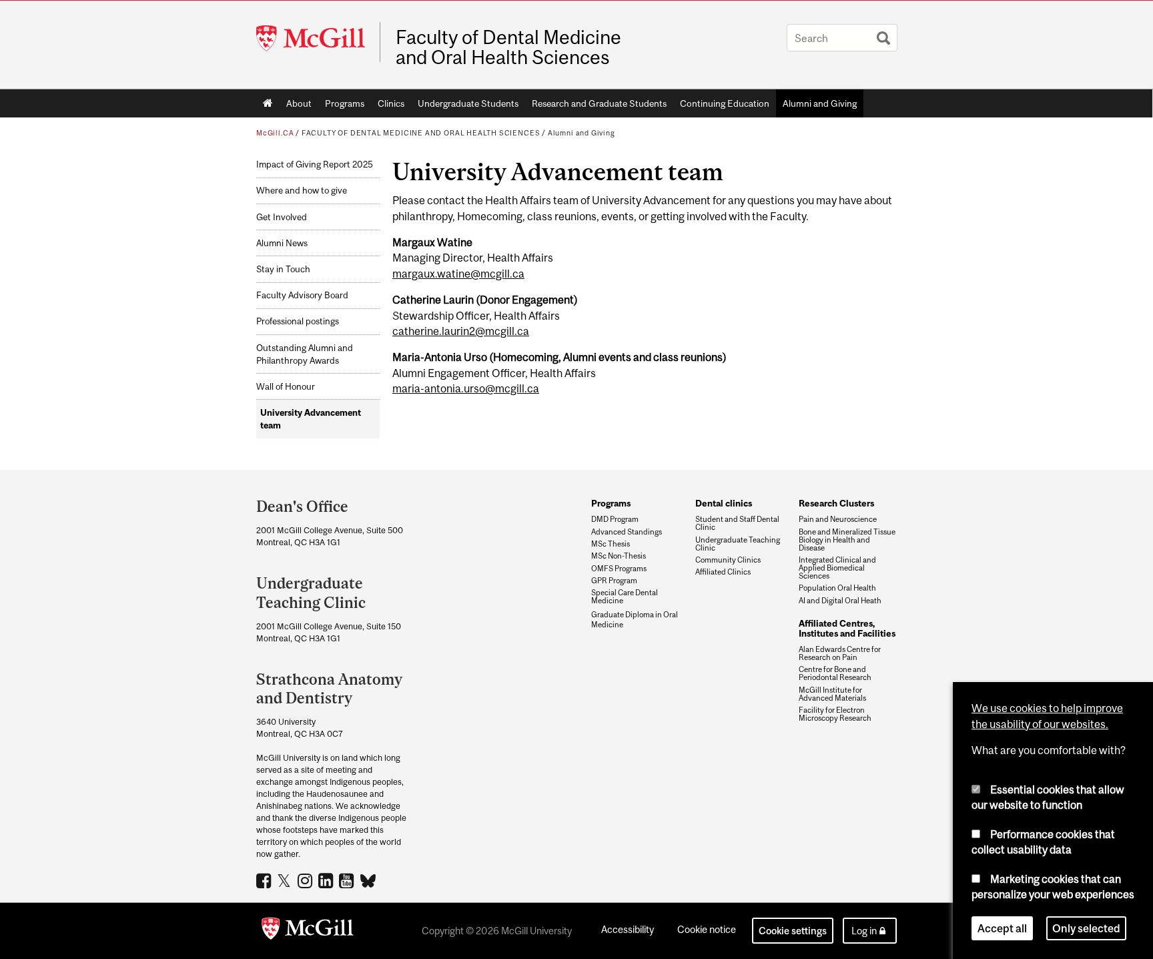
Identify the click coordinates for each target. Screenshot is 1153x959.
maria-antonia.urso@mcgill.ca (465, 388)
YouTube (348, 880)
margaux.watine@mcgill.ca (458, 274)
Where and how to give (301, 191)
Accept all (1002, 928)
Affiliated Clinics (723, 572)
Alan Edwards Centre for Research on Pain (840, 653)
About (299, 103)
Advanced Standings (626, 532)
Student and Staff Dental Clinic (737, 523)
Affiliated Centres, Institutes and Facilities (847, 628)
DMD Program (615, 519)
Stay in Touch (283, 269)
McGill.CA (275, 133)
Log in (864, 930)
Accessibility (627, 929)
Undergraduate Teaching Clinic (737, 544)
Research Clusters (836, 503)
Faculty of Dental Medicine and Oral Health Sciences (508, 47)
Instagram (307, 880)
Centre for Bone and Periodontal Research (835, 673)
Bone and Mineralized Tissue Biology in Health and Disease (847, 540)
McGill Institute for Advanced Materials (832, 694)
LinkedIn (327, 880)
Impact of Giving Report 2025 (314, 164)
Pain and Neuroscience (838, 519)
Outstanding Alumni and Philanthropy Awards (304, 354)
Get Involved (281, 217)
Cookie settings (793, 930)
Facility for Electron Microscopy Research (835, 714)
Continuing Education (724, 103)
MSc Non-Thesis (618, 556)
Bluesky (369, 880)
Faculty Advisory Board (302, 295)
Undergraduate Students (468, 103)
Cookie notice (706, 929)
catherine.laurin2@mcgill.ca (460, 331)
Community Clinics (728, 560)
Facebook (265, 880)
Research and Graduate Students (599, 103)
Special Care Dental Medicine (624, 597)
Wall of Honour (285, 387)
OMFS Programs (619, 569)
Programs (344, 103)
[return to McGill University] (307, 931)
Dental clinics (723, 503)
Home (268, 103)
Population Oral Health (837, 588)
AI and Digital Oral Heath (840, 601)
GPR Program (614, 581)
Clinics (391, 103)
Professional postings (297, 321)
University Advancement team (310, 419)
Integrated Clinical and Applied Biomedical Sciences (837, 568)
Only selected (1086, 928)
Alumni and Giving (820, 103)
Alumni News (282, 243)
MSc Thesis (610, 544)
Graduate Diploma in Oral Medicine (634, 619)
